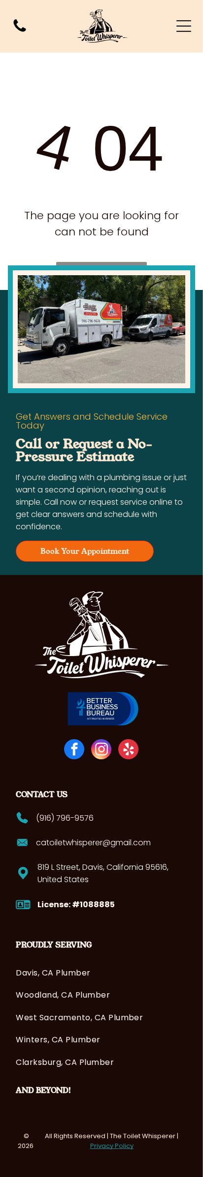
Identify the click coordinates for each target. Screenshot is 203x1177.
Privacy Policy (112, 1145)
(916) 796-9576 (65, 818)
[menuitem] (101, 973)
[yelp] (128, 750)
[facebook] (74, 750)
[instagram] (101, 750)
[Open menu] (183, 26)
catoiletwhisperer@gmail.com (93, 842)
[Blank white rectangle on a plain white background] (20, 31)
